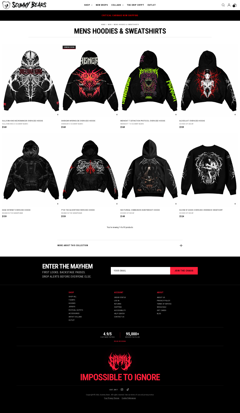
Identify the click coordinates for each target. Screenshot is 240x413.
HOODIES (72, 303)
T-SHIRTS (72, 300)
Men (109, 24)
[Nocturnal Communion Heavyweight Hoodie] (149, 170)
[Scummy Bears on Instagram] (122, 389)
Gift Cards (161, 310)
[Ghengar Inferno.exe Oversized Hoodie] (90, 80)
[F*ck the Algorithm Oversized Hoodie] (90, 170)
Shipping (118, 307)
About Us (161, 297)
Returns (117, 304)
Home (103, 24)
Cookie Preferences (129, 398)
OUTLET (72, 320)
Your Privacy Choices (111, 398)
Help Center (119, 313)
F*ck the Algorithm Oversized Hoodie (78, 210)
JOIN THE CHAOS (184, 270)
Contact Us (119, 317)
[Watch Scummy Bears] (120, 361)
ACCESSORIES (74, 313)
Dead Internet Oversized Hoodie (16, 210)
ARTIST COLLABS (75, 317)
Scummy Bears (105, 395)
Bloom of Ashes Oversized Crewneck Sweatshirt (201, 210)
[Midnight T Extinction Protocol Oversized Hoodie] (149, 80)
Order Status (120, 297)
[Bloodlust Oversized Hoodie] (208, 80)
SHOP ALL (72, 296)
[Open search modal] (223, 5)
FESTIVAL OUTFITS (76, 310)
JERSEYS (72, 306)
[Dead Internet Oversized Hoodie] (31, 170)
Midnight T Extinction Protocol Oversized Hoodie (142, 121)
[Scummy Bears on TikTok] (128, 389)
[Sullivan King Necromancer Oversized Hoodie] (31, 80)
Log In (116, 300)
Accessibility (120, 310)
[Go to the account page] (229, 5)
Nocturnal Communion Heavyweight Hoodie (140, 210)
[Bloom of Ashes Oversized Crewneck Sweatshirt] (208, 170)
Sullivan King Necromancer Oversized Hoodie (22, 121)
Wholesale (161, 307)
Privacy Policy (163, 300)
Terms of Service (164, 304)
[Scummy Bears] (24, 5)
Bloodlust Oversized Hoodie (192, 121)
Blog (159, 313)
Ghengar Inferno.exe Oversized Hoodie (78, 121)
